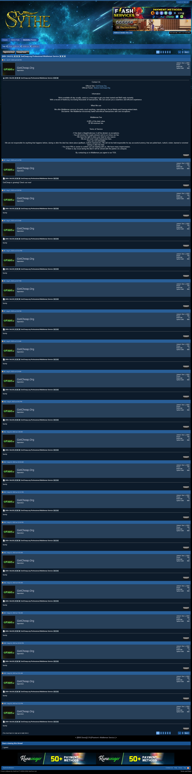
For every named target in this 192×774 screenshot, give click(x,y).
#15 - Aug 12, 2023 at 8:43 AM (13, 552)
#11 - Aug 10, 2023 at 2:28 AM (13, 432)
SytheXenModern (8, 768)
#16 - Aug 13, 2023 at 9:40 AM (13, 582)
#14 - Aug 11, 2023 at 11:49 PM (13, 522)
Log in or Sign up (183, 2)
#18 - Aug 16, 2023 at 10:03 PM (14, 643)
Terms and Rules (186, 771)
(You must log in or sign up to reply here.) (16, 733)
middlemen (35, 46)
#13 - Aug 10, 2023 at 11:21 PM (14, 492)
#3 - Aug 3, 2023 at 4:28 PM (12, 190)
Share (186, 155)
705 (188, 64)
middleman (25, 46)
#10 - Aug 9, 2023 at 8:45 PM (13, 401)
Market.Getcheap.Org (102, 88)
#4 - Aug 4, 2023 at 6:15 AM (12, 220)
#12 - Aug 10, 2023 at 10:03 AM (14, 462)
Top (185, 768)
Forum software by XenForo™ (19, 771)
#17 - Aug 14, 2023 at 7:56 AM (13, 613)
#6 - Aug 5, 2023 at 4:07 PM (12, 281)
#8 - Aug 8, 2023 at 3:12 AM (12, 341)
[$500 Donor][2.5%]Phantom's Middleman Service (95, 738)
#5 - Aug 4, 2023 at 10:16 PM (13, 251)
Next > (187, 52)
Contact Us (169, 768)
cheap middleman (13, 46)
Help (175, 768)
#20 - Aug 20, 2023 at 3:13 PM (13, 703)
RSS (188, 768)
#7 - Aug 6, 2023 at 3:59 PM (12, 311)
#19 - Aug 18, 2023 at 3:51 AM (13, 673)
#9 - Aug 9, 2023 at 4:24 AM (12, 371)
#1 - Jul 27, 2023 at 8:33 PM (13, 60)
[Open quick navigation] (189, 40)
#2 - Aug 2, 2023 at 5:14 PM (12, 160)
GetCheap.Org (25, 67)
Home (180, 768)
